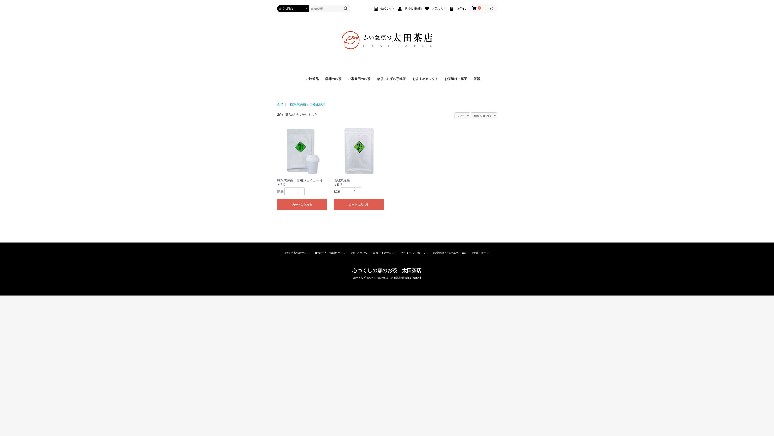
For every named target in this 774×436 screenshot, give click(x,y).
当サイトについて (384, 253)
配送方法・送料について (330, 253)
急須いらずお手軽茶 (391, 79)
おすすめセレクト (425, 79)
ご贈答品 (312, 79)
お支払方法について (297, 253)
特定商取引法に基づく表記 (450, 253)
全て (280, 104)
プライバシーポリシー (414, 253)
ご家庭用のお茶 (359, 79)
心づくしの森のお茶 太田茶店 (387, 270)
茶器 (477, 79)
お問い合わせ (480, 253)
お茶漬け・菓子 (456, 79)
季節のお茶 (333, 79)
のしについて (359, 253)
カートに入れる (302, 204)
